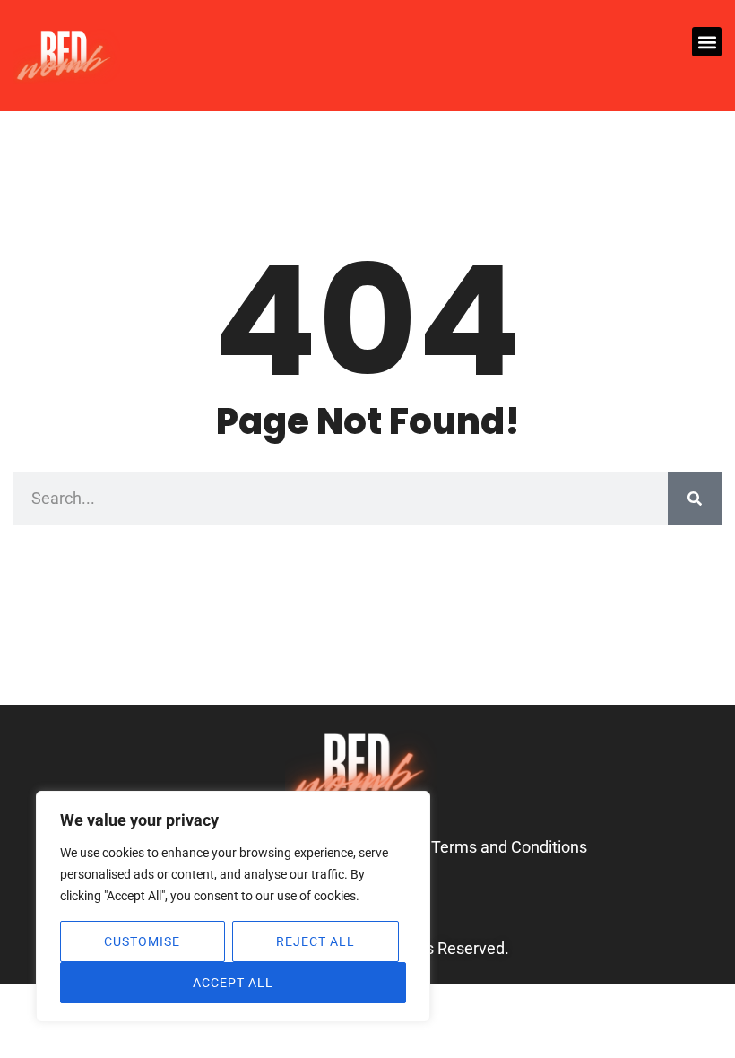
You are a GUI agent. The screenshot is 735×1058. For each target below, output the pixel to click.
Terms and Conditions (509, 846)
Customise (142, 941)
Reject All (315, 941)
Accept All (233, 983)
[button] (707, 41)
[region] (233, 906)
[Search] (695, 498)
